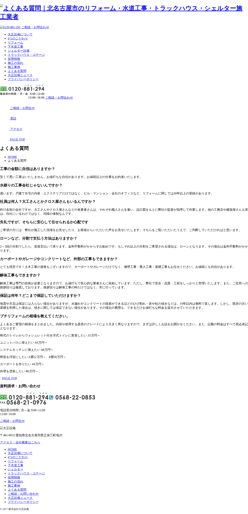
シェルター (15, 469)
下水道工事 (15, 46)
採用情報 (14, 58)
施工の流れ (15, 63)
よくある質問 (17, 71)
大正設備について (20, 34)
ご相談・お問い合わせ (23, 493)
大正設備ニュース (20, 75)
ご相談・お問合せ (12, 421)
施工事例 (14, 67)
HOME (12, 449)
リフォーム (15, 42)
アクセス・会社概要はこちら (20, 442)
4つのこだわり (18, 38)
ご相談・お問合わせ (35, 27)
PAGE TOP (9, 378)
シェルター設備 (18, 50)
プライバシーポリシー (23, 79)
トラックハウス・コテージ (26, 54)
